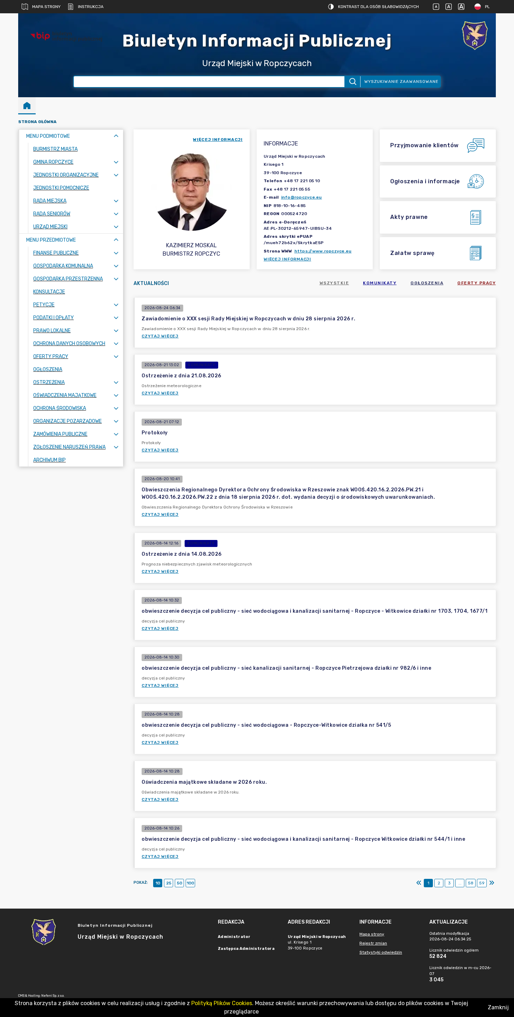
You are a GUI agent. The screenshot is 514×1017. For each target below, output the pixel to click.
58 (470, 883)
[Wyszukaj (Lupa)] (352, 81)
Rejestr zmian (373, 943)
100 (190, 883)
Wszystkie (334, 282)
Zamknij (498, 1007)
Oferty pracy (476, 282)
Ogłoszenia (427, 282)
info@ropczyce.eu (301, 197)
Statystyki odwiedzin (380, 952)
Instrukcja (90, 6)
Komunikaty (380, 282)
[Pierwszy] (419, 883)
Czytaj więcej (160, 336)
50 (179, 883)
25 (168, 883)
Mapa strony (46, 6)
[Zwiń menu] (116, 136)
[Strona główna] (27, 105)
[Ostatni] (491, 883)
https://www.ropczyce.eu (323, 251)
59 (482, 883)
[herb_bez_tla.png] (475, 36)
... (460, 883)
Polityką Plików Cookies (221, 1003)
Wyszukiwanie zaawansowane (401, 81)
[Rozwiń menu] (116, 162)
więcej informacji (218, 139)
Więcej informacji (287, 259)
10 (158, 883)
